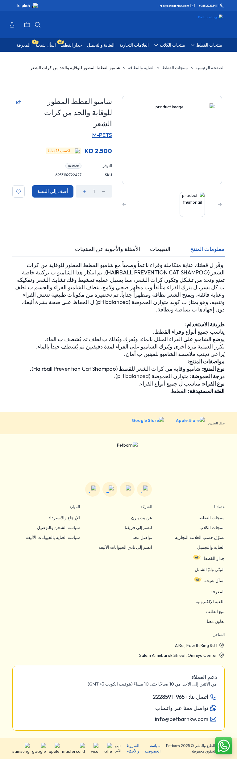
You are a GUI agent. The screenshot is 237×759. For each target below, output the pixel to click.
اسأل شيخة (214, 580)
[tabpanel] (118, 328)
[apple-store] (186, 423)
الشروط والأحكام (132, 748)
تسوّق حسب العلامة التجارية (200, 537)
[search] (38, 25)
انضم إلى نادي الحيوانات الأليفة (125, 547)
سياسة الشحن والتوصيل (58, 527)
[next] (124, 204)
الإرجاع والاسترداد (64, 517)
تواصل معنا (142, 537)
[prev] (220, 204)
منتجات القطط (175, 67)
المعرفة (217, 591)
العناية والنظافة (141, 67)
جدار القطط (214, 558)
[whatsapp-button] (223, 745)
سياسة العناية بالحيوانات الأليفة (53, 537)
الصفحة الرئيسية (210, 67)
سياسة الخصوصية (152, 748)
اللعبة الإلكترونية (210, 601)
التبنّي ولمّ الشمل (210, 569)
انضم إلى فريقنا (138, 527)
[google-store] (143, 423)
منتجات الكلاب (212, 527)
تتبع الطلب (215, 611)
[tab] (207, 249)
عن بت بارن (141, 517)
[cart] (27, 25)
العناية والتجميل (211, 547)
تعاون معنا (216, 621)
